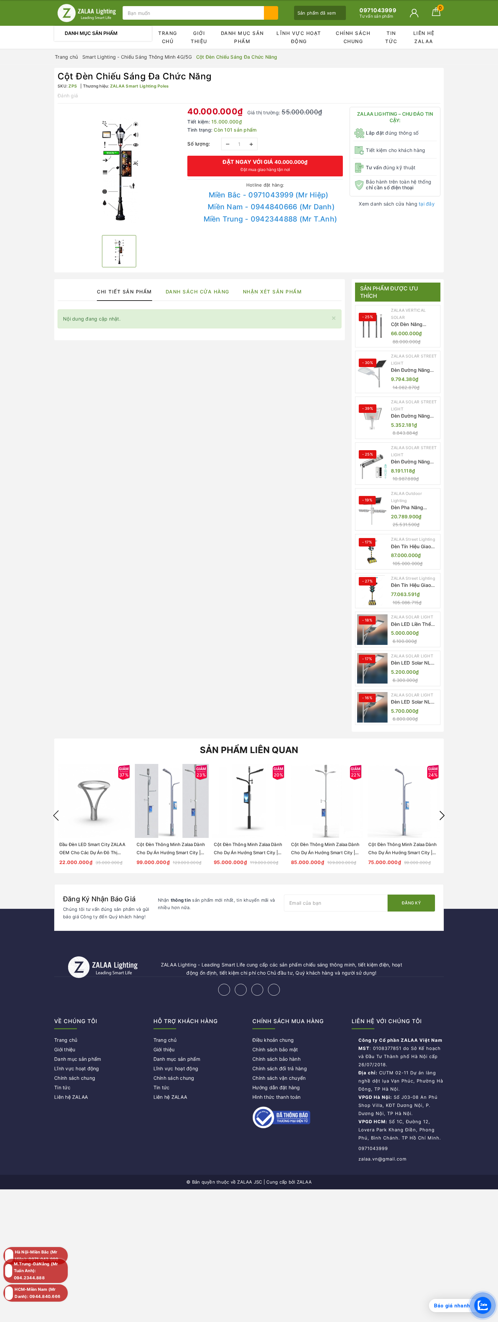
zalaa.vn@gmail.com (382, 1159)
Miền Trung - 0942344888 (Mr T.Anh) (270, 219)
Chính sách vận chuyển (279, 1078)
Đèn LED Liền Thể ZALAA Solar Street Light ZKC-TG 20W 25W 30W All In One (414, 624)
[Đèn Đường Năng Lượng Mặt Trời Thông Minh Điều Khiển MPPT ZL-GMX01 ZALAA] (372, 372)
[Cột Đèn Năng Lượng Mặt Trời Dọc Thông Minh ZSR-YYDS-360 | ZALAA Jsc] (372, 326)
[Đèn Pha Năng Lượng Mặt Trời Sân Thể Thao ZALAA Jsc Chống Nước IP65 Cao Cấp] (372, 509)
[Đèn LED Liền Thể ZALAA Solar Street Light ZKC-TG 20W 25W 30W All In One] (372, 629)
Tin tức (391, 37)
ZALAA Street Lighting (413, 539)
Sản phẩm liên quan (249, 750)
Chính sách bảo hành (276, 1059)
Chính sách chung (353, 37)
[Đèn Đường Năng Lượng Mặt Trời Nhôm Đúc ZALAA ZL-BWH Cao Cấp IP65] (372, 418)
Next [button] (442, 815)
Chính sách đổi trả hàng (279, 1068)
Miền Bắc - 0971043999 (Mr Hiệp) (269, 195)
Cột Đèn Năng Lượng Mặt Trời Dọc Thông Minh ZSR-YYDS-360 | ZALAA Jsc (414, 324)
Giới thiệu (199, 37)
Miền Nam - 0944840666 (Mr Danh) (271, 207)
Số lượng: (198, 144)
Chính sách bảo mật (275, 1049)
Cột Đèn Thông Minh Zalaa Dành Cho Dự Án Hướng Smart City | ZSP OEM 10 (171, 852)
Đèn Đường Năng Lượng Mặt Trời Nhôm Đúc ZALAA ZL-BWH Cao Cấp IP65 (411, 416)
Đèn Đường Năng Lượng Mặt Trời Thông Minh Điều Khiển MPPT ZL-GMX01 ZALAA (410, 370)
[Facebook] (224, 990)
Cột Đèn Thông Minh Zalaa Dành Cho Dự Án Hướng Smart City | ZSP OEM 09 (248, 852)
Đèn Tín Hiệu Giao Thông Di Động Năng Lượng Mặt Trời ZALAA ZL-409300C (414, 585)
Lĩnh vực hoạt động (298, 37)
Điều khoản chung (273, 1040)
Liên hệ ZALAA (424, 37)
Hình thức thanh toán (276, 1097)
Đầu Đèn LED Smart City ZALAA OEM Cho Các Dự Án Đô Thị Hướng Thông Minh (92, 852)
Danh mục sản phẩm (242, 37)
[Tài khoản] (414, 13)
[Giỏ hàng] (436, 14)
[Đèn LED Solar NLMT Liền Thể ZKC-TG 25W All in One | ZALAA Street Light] (372, 707)
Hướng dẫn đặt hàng (276, 1087)
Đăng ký (411, 902)
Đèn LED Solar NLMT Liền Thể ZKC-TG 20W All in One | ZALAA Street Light (414, 663)
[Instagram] (257, 990)
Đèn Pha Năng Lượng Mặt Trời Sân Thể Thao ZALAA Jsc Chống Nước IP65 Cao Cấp (413, 507)
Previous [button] (56, 815)
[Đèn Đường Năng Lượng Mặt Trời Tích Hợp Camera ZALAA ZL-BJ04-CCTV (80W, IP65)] (372, 463)
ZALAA (304, 1182)
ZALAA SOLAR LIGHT (412, 616)
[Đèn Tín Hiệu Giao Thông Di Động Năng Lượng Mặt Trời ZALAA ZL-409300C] (372, 590)
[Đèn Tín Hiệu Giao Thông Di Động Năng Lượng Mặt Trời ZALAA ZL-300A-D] (372, 551)
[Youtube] (274, 990)
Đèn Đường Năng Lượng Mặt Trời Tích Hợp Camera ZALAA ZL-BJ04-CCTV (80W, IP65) (414, 462)
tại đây (427, 204)
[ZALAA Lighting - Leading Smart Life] (87, 12)
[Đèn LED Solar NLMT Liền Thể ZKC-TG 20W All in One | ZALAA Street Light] (372, 668)
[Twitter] (241, 990)
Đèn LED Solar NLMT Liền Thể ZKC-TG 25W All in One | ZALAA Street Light (414, 702)
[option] (119, 168)
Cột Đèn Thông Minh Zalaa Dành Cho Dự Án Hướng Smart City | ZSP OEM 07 (402, 852)
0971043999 (373, 1148)
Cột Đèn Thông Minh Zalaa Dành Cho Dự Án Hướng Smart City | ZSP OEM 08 (325, 852)
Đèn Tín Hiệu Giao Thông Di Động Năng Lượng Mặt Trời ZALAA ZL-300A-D (414, 546)
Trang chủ (167, 37)
